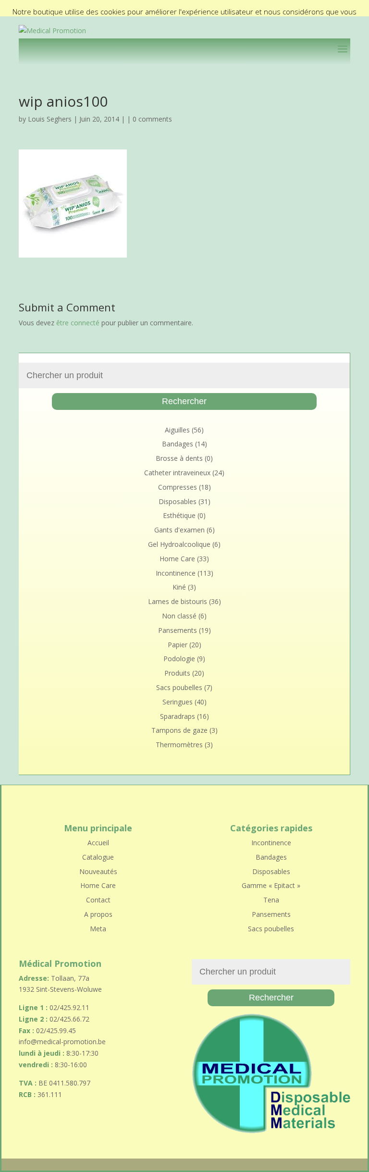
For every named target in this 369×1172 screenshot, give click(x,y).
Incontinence (176, 573)
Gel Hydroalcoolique (179, 544)
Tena (271, 899)
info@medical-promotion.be (62, 1041)
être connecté (77, 322)
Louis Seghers (50, 118)
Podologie (179, 658)
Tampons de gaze (179, 730)
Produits (177, 673)
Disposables (178, 501)
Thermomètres (179, 744)
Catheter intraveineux (177, 472)
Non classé (179, 615)
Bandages (177, 443)
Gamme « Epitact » (271, 885)
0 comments (152, 118)
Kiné (179, 587)
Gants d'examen (179, 529)
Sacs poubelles (179, 687)
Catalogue (98, 857)
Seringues (177, 701)
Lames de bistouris (177, 601)
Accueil (98, 842)
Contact (98, 899)
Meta (98, 928)
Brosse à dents (179, 458)
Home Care (177, 558)
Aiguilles (177, 429)
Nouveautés (98, 871)
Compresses (177, 487)
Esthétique (179, 515)
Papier (177, 644)
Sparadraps (177, 716)
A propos (98, 914)
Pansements (177, 630)
